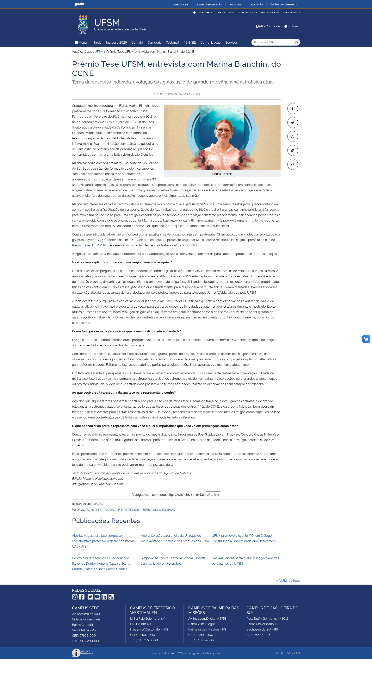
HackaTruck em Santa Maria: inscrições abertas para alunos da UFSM (245, 560)
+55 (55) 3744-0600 (144, 640)
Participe (235, 4)
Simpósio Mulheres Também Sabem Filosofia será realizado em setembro (173, 560)
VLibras (293, 26)
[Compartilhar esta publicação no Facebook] (292, 108)
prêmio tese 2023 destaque (158, 509)
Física (99, 509)
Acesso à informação (208, 4)
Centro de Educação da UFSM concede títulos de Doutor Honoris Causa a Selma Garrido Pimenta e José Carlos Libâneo (101, 563)
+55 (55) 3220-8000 (86, 641)
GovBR (79, 4)
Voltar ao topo (289, 580)
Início (98, 42)
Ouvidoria (155, 42)
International (225, 12)
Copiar (215, 494)
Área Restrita (291, 12)
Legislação (256, 4)
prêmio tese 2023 (128, 509)
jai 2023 (110, 509)
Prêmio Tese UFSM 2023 (89, 245)
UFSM (287, 653)
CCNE (90, 509)
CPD (297, 653)
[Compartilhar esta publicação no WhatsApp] (292, 136)
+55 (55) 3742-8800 (201, 640)
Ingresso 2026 (116, 42)
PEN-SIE (190, 42)
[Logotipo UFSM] (83, 23)
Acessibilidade (248, 12)
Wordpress (213, 653)
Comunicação (211, 42)
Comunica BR (180, 4)
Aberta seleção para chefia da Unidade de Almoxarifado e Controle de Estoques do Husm (175, 538)
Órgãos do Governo (282, 4)
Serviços (231, 42)
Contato (137, 42)
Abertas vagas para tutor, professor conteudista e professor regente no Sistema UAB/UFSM (103, 540)
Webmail (172, 42)
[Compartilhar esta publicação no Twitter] (292, 122)
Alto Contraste (269, 26)
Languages (203, 12)
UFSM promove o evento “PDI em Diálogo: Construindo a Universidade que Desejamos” (244, 538)
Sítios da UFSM (270, 12)
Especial (97, 503)
